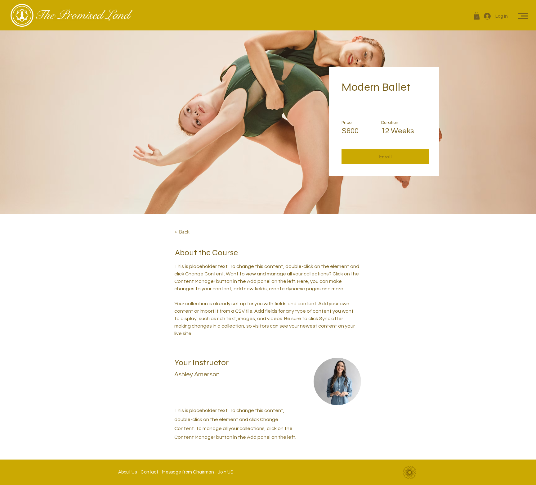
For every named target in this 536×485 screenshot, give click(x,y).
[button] (476, 16)
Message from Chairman (186, 472)
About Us (129, 472)
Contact (149, 472)
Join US (223, 472)
